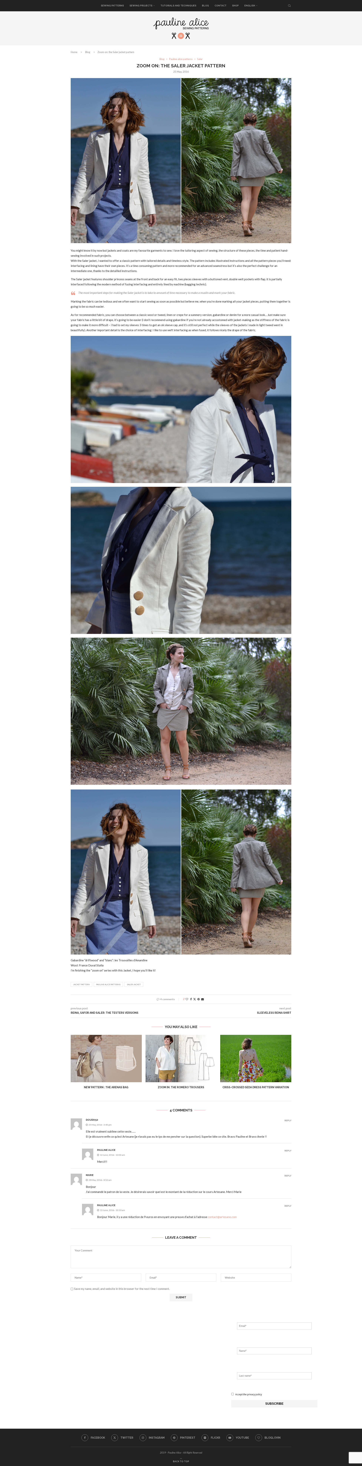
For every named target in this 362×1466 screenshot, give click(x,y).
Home (74, 52)
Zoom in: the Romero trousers (181, 1087)
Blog (205, 5)
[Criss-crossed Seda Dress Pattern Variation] (255, 1058)
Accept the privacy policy (248, 1394)
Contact (220, 5)
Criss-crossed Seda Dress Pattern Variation (255, 1087)
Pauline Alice (106, 1150)
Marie (90, 1175)
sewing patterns (112, 5)
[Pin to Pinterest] (198, 999)
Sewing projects (141, 5)
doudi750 (92, 1119)
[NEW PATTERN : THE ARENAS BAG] (106, 1058)
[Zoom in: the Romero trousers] (181, 1058)
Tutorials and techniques (178, 5)
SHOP (235, 5)
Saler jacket (134, 984)
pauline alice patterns (108, 984)
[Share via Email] (202, 999)
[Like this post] (187, 999)
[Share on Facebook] (191, 999)
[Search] (289, 5)
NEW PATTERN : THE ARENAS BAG (106, 1087)
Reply (288, 1121)
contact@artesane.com (222, 1217)
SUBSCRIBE (274, 1403)
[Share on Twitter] (194, 999)
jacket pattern (81, 984)
